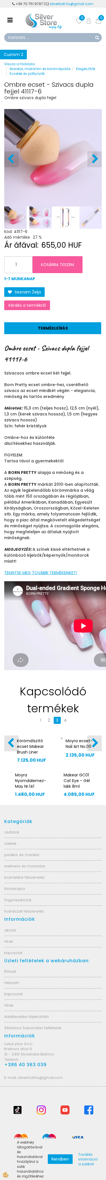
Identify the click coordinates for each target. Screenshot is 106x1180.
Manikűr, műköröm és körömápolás (40, 68)
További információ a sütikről (88, 1159)
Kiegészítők (85, 68)
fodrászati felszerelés (24, 911)
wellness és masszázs (24, 866)
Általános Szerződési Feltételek (32, 1028)
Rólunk (10, 971)
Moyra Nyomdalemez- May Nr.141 (30, 780)
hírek (8, 941)
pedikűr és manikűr (22, 854)
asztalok (11, 832)
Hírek (8, 1005)
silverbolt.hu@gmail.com (72, 3)
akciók (10, 930)
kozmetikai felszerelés (24, 877)
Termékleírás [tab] (53, 328)
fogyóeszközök (17, 900)
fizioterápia (14, 888)
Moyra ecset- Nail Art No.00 (79, 743)
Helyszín (11, 982)
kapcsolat (13, 952)
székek (10, 843)
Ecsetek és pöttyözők (27, 73)
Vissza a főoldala (19, 64)
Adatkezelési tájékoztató (26, 1016)
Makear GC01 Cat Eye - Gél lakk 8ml (77, 780)
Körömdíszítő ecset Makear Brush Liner (30, 746)
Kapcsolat (13, 994)
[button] (94, 159)
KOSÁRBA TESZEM (57, 264)
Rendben (60, 1159)
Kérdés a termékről (27, 305)
